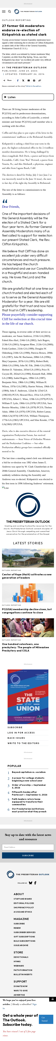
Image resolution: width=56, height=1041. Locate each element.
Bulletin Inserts (23, 974)
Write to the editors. (34, 86)
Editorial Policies (24, 903)
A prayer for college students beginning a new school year (28, 779)
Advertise (19, 995)
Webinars (19, 966)
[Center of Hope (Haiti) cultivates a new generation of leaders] (28, 559)
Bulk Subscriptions (24, 941)
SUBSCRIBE (15, 727)
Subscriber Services (24, 932)
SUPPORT (20, 981)
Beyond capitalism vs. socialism (29, 772)
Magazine (21, 919)
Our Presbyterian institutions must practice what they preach (29, 810)
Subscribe (28, 855)
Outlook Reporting (16, 20)
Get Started (44, 1019)
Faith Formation (23, 970)
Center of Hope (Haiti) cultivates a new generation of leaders (27, 576)
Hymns (17, 961)
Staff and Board (23, 899)
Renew (17, 928)
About (19, 894)
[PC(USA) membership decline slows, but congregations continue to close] (28, 594)
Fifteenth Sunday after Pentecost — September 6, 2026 (29, 793)
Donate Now (21, 986)
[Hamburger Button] (3, 11)
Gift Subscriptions (24, 937)
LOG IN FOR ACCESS (21, 732)
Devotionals (21, 957)
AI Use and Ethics (23, 912)
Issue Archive (21, 945)
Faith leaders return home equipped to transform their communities (27, 802)
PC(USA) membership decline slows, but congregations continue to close (27, 611)
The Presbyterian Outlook (26, 67)
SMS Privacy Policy (24, 907)
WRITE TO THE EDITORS (24, 743)
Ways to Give (20, 991)
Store (18, 952)
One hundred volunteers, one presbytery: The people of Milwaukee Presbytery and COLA (25, 647)
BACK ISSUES (16, 738)
